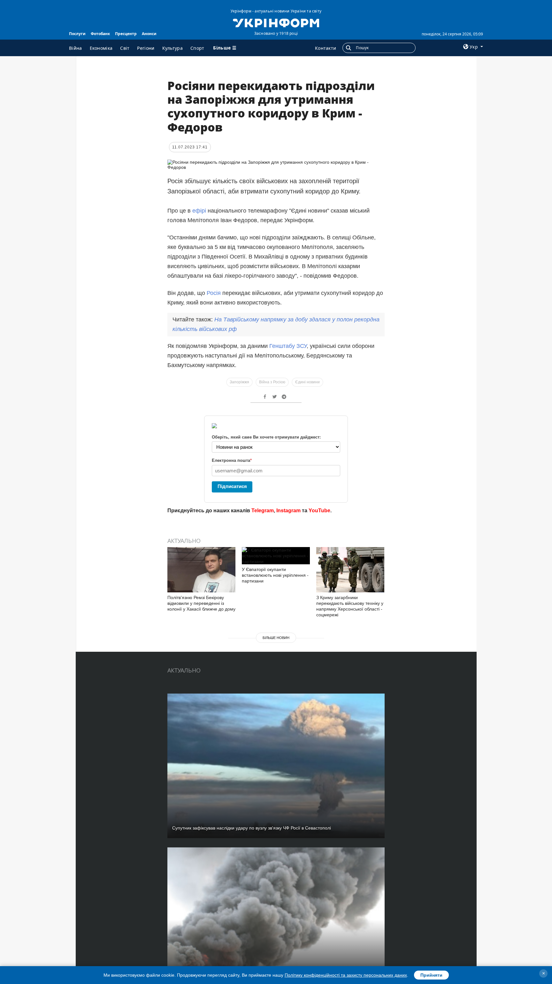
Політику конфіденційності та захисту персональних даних (346, 975)
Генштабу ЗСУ (288, 346)
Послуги (77, 33)
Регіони (145, 48)
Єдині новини (307, 382)
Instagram (288, 510)
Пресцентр (126, 33)
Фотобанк (100, 33)
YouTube (319, 510)
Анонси (149, 33)
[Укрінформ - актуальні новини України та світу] (276, 22)
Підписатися (232, 486)
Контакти (325, 48)
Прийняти (431, 975)
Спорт (197, 48)
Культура (172, 48)
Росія (214, 293)
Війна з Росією (272, 382)
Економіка (101, 48)
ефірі (199, 210)
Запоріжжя (239, 382)
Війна (75, 48)
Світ (124, 48)
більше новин (276, 638)
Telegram (262, 510)
